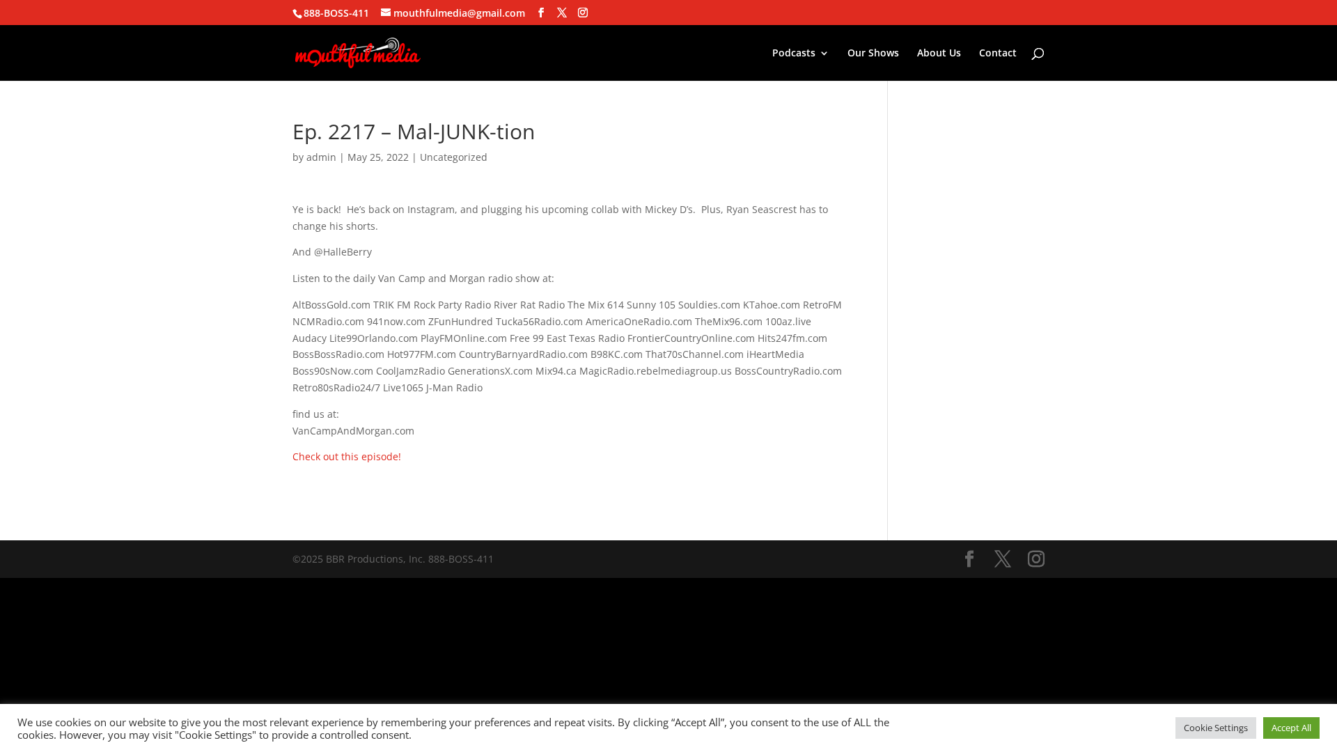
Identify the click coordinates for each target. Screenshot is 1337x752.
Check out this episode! (346, 456)
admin (321, 157)
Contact (998, 53)
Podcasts (793, 53)
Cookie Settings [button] (1216, 727)
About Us (939, 53)
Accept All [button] (1291, 727)
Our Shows (873, 53)
